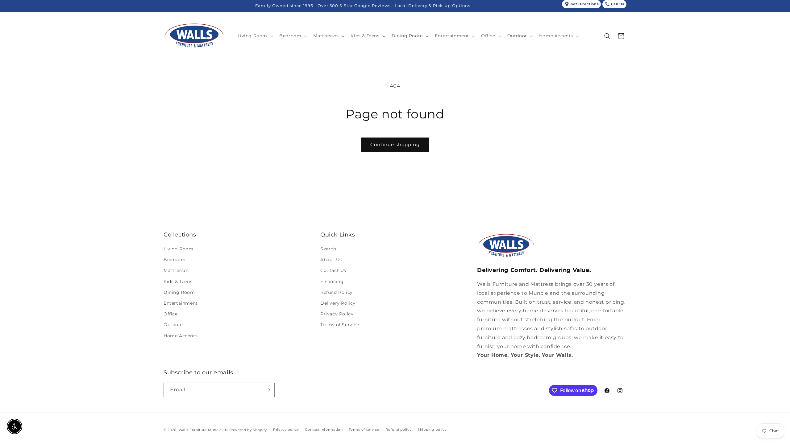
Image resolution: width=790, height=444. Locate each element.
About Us (331, 259)
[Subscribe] (267, 390)
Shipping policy (432, 429)
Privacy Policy (336, 314)
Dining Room (179, 292)
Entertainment (181, 303)
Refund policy (398, 429)
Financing (331, 281)
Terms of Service (339, 324)
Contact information (324, 429)
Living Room (178, 249)
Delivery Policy (338, 303)
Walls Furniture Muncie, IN (203, 430)
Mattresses (176, 270)
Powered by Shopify (248, 430)
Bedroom (174, 259)
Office (171, 314)
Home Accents (181, 336)
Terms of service (364, 429)
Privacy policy (286, 429)
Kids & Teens (178, 281)
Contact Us (333, 270)
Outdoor (173, 324)
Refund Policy (336, 292)
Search (328, 249)
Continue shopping (395, 144)
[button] (255, 35)
